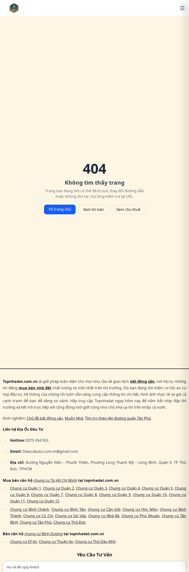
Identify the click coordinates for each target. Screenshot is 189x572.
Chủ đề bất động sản (45, 418)
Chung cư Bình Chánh (29, 509)
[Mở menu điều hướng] (182, 8)
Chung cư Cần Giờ (104, 509)
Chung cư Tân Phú (36, 522)
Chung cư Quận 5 (157, 488)
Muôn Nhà (74, 418)
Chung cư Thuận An (56, 541)
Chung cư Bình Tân (68, 509)
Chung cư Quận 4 (124, 488)
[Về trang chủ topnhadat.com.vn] (23, 8)
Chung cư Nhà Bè (103, 515)
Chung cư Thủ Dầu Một (95, 541)
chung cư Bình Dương (43, 533)
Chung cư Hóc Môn (140, 509)
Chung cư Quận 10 (150, 494)
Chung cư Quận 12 (43, 501)
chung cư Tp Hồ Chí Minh (55, 480)
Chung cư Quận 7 (47, 494)
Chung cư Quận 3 (91, 488)
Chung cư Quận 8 (81, 494)
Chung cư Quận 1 (25, 488)
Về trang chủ (60, 209)
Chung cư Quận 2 (58, 488)
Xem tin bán (93, 209)
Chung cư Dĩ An (23, 541)
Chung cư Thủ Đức (69, 522)
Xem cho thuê (128, 209)
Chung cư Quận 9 (115, 494)
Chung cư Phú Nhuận (140, 515)
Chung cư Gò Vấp (70, 515)
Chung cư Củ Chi (38, 515)
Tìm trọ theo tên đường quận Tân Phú (118, 418)
